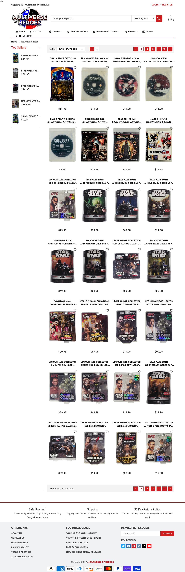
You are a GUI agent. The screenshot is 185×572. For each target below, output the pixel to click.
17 (164, 49)
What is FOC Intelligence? (81, 533)
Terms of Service (21, 552)
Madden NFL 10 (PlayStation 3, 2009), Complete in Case (158, 121)
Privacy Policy (20, 547)
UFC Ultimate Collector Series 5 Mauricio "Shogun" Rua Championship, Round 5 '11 (126, 425)
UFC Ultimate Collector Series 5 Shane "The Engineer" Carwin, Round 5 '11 (126, 303)
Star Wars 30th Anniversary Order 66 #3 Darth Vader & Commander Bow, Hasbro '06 (62, 242)
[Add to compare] (70, 94)
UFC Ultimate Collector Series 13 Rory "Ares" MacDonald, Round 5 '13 (126, 364)
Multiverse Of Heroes (101, 562)
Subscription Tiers (77, 543)
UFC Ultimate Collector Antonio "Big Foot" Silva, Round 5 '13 (158, 425)
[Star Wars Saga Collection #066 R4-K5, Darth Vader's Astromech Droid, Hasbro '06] (15, 73)
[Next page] (170, 49)
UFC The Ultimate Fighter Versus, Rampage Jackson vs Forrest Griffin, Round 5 (62, 425)
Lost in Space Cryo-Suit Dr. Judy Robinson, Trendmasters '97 (62, 60)
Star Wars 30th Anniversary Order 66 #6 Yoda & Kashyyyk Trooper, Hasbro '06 (94, 182)
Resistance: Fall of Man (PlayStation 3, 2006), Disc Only (94, 60)
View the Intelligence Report (83, 538)
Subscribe (167, 533)
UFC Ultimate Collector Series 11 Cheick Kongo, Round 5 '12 (94, 364)
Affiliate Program (22, 557)
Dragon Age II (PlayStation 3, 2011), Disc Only (159, 60)
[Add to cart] (55, 97)
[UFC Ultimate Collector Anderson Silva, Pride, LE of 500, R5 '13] (15, 103)
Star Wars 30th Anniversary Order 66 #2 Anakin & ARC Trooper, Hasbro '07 (158, 242)
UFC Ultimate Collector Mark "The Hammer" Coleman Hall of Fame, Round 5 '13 (62, 364)
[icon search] (159, 18)
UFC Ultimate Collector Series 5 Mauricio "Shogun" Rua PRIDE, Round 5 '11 (94, 425)
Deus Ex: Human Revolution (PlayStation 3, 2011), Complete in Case (126, 121)
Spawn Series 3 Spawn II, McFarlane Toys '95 (30, 56)
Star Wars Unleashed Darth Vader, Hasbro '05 (30, 86)
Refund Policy (19, 543)
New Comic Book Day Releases (83, 552)
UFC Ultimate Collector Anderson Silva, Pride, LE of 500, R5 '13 (30, 101)
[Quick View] (62, 95)
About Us (16, 533)
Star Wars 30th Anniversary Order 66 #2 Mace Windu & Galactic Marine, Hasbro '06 (94, 242)
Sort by (52, 49)
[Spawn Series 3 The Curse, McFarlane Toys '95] (15, 118)
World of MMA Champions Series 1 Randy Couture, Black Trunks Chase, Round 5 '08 (94, 303)
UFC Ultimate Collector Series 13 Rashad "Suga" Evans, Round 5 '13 (62, 182)
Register (165, 4)
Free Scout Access (77, 547)
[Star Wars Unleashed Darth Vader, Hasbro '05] (15, 88)
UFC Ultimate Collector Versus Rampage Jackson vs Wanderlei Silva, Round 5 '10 (127, 242)
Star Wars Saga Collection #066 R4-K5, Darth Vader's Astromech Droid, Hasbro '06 (30, 71)
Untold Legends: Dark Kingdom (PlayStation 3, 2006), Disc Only (127, 60)
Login (155, 5)
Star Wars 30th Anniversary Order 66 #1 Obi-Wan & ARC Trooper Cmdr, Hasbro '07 (159, 364)
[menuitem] (20, 32)
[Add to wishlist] (75, 67)
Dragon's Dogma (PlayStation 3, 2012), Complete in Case (94, 121)
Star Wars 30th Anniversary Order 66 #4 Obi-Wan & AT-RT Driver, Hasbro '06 (158, 182)
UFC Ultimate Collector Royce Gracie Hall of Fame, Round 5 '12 (159, 303)
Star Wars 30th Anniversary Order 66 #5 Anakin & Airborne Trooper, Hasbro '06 (126, 182)
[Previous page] (135, 49)
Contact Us (18, 538)
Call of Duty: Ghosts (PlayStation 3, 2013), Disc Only (62, 121)
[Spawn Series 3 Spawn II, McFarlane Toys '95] (15, 58)
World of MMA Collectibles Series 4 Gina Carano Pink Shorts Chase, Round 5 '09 (62, 303)
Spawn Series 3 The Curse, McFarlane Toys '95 (30, 116)
